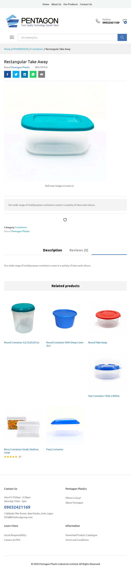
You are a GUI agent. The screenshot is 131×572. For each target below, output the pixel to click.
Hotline (107, 19)
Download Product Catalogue (81, 534)
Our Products (70, 4)
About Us (56, 4)
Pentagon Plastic (20, 67)
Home (46, 4)
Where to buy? (73, 497)
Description (52, 250)
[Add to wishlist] (65, 220)
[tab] (53, 251)
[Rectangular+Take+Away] (16, 74)
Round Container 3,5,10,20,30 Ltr (21, 342)
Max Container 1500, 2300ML (104, 395)
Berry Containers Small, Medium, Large (21, 451)
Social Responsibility (15, 534)
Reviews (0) (78, 250)
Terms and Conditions (77, 539)
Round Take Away (97, 342)
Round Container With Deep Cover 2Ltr (64, 344)
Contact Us (86, 4)
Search (122, 37)
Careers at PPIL (12, 539)
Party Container (54, 449)
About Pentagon (74, 502)
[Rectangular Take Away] (7, 74)
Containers (21, 227)
